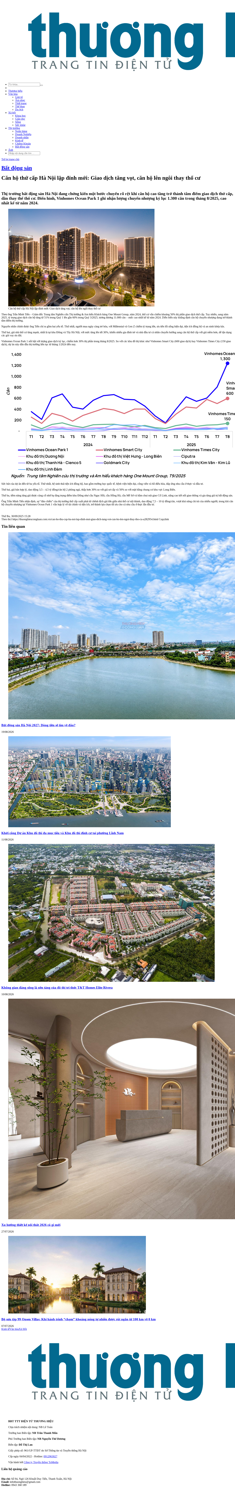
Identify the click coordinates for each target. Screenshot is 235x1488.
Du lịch (19, 109)
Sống (18, 121)
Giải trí (19, 97)
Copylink (163, 519)
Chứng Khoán (23, 143)
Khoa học (20, 115)
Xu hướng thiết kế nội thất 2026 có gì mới (30, 1225)
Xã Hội (23, 1329)
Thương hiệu (15, 90)
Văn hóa (13, 94)
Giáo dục (20, 118)
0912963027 (50, 1456)
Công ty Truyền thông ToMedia (41, 1462)
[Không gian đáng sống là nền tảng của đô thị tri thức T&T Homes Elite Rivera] (111, 980)
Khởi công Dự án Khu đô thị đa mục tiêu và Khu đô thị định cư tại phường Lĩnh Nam (62, 833)
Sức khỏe (20, 125)
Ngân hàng (21, 131)
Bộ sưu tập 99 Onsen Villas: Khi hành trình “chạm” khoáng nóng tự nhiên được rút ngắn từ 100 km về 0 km (78, 1319)
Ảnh (10, 149)
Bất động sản (22, 146)
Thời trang (20, 103)
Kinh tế (19, 140)
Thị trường (14, 128)
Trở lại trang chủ (10, 159)
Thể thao (20, 106)
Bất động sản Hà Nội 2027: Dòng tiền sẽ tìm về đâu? (38, 725)
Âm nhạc (20, 100)
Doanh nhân (22, 137)
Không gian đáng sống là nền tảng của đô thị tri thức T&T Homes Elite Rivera (57, 987)
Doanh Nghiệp (23, 134)
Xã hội (12, 112)
